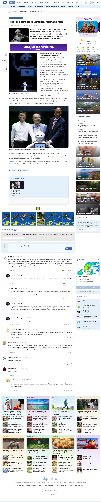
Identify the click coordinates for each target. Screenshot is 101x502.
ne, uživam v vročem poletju (85, 281)
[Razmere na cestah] (77, 2)
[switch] (92, 2)
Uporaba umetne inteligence (76, 485)
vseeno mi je (81, 284)
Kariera (38, 482)
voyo (79, 436)
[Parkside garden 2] (6, 218)
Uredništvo (25, 482)
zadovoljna (32, 397)
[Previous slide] (69, 209)
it (9, 170)
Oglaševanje (17, 482)
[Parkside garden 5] (32, 218)
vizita (55, 397)
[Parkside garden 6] (41, 218)
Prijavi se (68, 248)
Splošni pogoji (21, 485)
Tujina (30, 6)
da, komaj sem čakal (83, 279)
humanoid (25, 170)
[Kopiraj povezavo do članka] (6, 71)
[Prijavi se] (86, 2)
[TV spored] (72, 2)
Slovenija (12, 6)
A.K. (6, 58)
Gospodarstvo (38, 6)
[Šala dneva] (96, 229)
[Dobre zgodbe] (63, 2)
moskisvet (7, 436)
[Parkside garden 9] (66, 218)
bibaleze (6, 397)
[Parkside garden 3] (15, 218)
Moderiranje (45, 482)
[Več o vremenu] (97, 49)
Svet (77, 6)
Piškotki (52, 482)
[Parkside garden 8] (58, 218)
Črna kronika (21, 6)
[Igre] (67, 2)
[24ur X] (56, 479)
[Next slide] (72, 209)
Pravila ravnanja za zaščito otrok (36, 485)
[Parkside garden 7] (49, 218)
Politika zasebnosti (82, 482)
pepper (19, 170)
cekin (80, 397)
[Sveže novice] (10, 12)
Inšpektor (70, 6)
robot (14, 170)
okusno (55, 436)
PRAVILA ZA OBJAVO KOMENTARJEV (13, 238)
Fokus (63, 6)
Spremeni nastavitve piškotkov (66, 482)
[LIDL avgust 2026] (38, 209)
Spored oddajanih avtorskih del (57, 485)
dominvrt (31, 436)
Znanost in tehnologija (52, 6)
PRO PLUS (32, 482)
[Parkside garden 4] (23, 218)
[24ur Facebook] (52, 479)
